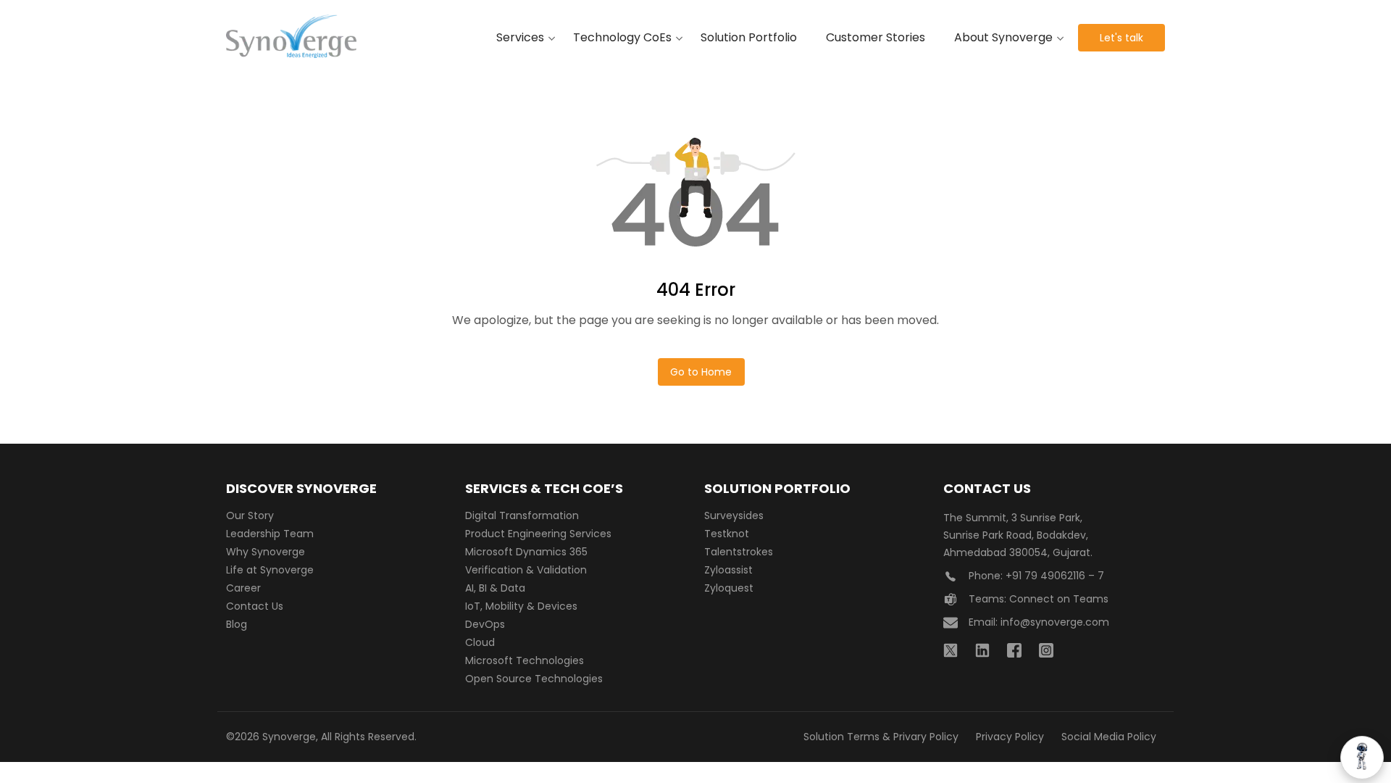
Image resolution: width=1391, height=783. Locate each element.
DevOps (485, 624)
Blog (236, 624)
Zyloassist (728, 570)
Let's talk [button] (1121, 37)
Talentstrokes (738, 551)
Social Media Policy (1108, 736)
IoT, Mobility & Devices (521, 606)
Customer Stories (875, 37)
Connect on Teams (1058, 599)
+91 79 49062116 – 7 (1055, 575)
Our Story (250, 515)
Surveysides (734, 515)
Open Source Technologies (534, 678)
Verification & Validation (526, 570)
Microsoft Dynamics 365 (526, 551)
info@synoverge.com (1055, 622)
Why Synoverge (265, 551)
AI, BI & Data (495, 588)
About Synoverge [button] (1003, 37)
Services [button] (520, 37)
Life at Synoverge (270, 570)
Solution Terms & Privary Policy (880, 736)
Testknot (726, 533)
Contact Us (254, 606)
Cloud (480, 642)
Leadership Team (270, 533)
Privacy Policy (1010, 736)
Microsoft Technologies (524, 660)
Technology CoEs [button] (622, 37)
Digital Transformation (522, 515)
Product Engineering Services (538, 533)
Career (243, 588)
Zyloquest (728, 588)
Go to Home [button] (701, 372)
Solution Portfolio (749, 37)
